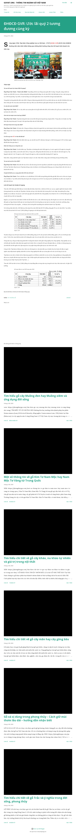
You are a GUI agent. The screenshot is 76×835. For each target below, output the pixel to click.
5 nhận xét (12, 660)
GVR (56, 43)
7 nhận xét (12, 583)
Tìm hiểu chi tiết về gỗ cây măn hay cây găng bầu (36, 639)
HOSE (52, 43)
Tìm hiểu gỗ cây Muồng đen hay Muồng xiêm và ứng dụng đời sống (35, 397)
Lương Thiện (52, 12)
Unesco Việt (42, 12)
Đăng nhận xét (13, 420)
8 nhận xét (12, 501)
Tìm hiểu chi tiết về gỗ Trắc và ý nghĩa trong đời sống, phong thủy (35, 799)
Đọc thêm (69, 420)
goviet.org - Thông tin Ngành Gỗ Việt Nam (25, 2)
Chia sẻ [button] (68, 297)
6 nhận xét (12, 822)
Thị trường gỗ (11, 297)
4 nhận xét (12, 741)
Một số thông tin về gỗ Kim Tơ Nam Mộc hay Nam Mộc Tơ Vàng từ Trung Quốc (36, 478)
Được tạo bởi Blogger (39, 828)
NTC (14, 136)
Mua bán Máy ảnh (29, 12)
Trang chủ (6, 12)
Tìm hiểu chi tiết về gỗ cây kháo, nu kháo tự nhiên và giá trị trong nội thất (37, 559)
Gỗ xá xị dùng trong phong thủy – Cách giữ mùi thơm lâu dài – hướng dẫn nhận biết (35, 718)
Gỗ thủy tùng (17, 12)
